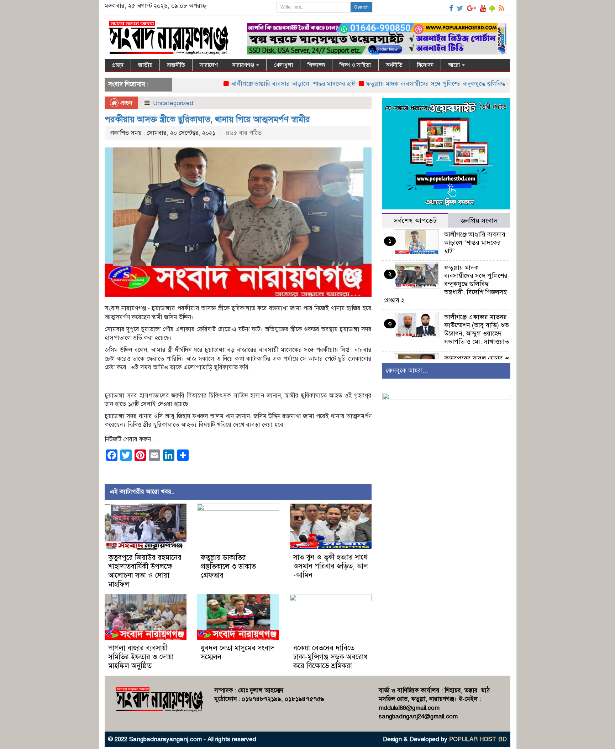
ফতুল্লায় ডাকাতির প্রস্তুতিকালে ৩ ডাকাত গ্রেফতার (228, 566)
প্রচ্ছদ (117, 65)
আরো (454, 65)
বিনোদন (425, 65)
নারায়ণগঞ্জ (244, 65)
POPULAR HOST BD (478, 739)
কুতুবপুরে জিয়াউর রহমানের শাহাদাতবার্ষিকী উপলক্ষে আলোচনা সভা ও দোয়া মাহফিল (145, 571)
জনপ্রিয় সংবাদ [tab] (479, 220)
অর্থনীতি (394, 65)
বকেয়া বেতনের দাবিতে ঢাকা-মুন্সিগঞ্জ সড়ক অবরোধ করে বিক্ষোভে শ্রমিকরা (330, 657)
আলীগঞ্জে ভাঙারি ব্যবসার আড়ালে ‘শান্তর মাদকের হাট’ (267, 84)
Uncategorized (173, 103)
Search (361, 7)
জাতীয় (145, 65)
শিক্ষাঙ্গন (316, 65)
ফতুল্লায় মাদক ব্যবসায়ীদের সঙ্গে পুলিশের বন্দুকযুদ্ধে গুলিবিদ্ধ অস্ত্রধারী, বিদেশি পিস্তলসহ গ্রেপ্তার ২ (450, 84)
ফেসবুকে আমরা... (407, 370)
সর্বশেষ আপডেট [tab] (415, 220)
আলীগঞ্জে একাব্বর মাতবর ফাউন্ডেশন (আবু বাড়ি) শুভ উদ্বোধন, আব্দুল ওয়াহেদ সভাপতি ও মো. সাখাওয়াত (476, 329)
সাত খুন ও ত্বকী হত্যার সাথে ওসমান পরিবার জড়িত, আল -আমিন (330, 566)
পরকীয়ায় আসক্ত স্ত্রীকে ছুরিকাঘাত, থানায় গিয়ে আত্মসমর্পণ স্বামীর (207, 119)
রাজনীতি (176, 65)
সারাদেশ (209, 65)
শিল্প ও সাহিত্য (355, 65)
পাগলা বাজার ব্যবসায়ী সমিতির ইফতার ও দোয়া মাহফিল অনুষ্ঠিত (141, 657)
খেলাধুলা (283, 65)
